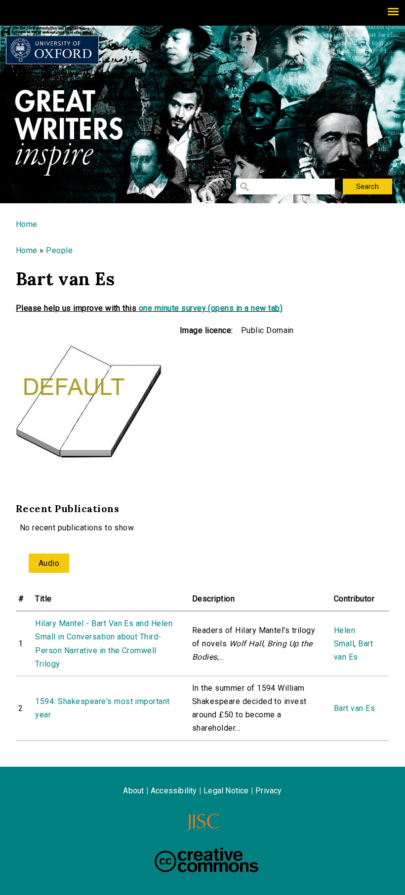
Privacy (268, 790)
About (133, 790)
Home (27, 224)
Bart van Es (354, 708)
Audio (49, 563)
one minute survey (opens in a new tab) (211, 308)
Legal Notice (225, 790)
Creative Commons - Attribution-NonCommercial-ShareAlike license (206, 860)
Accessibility (174, 790)
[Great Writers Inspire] (52, 50)
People (59, 250)
